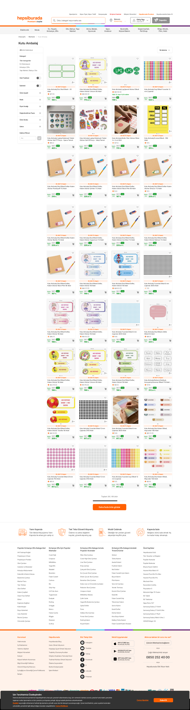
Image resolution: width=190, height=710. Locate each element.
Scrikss (51, 624)
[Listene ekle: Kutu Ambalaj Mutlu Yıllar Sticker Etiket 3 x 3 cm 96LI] (137, 107)
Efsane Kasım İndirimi (150, 567)
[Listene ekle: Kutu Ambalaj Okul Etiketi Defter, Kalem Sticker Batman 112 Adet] (169, 207)
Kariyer (19, 656)
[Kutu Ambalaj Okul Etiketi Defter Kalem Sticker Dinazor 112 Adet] (158, 168)
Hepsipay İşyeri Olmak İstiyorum (60, 649)
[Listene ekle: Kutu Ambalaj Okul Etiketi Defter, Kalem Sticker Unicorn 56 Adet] (105, 349)
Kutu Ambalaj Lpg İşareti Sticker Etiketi (125, 89)
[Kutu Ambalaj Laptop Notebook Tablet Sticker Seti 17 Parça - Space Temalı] (61, 119)
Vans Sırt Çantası (117, 584)
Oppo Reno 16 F (148, 603)
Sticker (114, 555)
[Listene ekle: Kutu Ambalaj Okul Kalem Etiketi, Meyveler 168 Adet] (169, 446)
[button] (61, 98)
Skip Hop (52, 587)
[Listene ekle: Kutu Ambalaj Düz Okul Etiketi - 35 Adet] (72, 58)
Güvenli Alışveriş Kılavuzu (26, 667)
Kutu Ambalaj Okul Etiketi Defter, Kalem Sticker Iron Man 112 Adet (123, 239)
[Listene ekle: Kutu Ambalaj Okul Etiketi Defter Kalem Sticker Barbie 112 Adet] (72, 207)
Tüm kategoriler (25, 61)
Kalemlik (115, 595)
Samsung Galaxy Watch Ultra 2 (153, 617)
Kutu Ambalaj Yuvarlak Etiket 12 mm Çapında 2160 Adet (92, 429)
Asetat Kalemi (116, 562)
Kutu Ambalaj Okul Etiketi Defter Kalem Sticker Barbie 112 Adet (61, 239)
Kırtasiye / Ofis (24, 67)
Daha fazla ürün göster (109, 507)
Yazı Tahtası (21, 585)
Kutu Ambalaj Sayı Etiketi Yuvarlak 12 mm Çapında (157, 90)
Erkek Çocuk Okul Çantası (89, 577)
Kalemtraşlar (21, 607)
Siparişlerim (73, 14)
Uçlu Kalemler (22, 614)
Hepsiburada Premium (146, 14)
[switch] (38, 78)
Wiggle (51, 616)
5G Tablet (146, 596)
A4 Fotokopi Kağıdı (24, 552)
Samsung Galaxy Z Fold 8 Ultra (153, 610)
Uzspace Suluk (85, 591)
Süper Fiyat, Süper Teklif (88, 14)
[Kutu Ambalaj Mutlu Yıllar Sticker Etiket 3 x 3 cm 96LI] (126, 119)
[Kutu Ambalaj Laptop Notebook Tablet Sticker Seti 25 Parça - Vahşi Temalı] (93, 119)
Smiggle (51, 606)
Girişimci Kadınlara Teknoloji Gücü (60, 656)
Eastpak (51, 598)
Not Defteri (115, 569)
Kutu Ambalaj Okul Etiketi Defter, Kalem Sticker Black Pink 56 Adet (123, 187)
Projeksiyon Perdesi (24, 560)
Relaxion (52, 620)
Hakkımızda (21, 641)
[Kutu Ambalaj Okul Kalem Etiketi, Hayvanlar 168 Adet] (158, 410)
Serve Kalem (116, 606)
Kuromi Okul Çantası (119, 591)
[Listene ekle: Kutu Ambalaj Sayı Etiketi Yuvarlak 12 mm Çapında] (169, 58)
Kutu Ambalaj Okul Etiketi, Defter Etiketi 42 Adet (155, 333)
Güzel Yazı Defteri (23, 596)
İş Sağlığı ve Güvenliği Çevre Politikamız (31, 670)
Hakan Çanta (53, 613)
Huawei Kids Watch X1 (151, 570)
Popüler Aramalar (149, 560)
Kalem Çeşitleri (22, 592)
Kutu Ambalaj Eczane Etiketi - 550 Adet (156, 139)
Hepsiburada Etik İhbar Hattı (158, 666)
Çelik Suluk (84, 598)
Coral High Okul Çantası (88, 559)
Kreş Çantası (84, 566)
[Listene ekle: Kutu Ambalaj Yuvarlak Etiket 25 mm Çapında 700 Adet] (72, 446)
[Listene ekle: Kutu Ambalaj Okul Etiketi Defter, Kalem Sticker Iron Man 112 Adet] (137, 207)
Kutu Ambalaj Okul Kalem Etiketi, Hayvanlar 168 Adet (155, 429)
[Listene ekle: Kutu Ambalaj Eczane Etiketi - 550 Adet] (169, 107)
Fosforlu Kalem (117, 566)
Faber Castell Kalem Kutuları (121, 624)
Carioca (51, 580)
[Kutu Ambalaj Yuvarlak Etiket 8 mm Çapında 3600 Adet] (126, 410)
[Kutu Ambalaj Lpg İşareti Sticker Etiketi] (126, 71)
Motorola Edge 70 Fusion (151, 592)
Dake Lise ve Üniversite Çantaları (91, 584)
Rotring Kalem (85, 620)
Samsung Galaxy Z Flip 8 (151, 614)
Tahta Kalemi (116, 559)
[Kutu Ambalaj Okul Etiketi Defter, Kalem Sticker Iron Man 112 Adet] (126, 219)
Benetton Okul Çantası (88, 580)
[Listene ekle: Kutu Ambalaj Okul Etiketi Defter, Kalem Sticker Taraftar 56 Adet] (72, 397)
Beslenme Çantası (23, 578)
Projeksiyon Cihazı (23, 556)
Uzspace (52, 559)
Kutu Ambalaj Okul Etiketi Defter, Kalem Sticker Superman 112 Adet (92, 239)
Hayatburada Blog (55, 641)
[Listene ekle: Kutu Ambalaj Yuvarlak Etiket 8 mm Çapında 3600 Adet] (137, 301)
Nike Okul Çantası (86, 555)
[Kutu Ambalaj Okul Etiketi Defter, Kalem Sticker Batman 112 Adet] (158, 219)
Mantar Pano (21, 581)
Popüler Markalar (149, 563)
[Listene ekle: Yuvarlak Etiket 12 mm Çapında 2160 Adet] (105, 397)
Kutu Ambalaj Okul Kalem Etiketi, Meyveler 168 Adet (155, 478)
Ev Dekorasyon (25, 64)
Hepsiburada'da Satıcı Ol (165, 14)
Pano (82, 609)
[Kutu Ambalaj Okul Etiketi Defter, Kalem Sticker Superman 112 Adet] (93, 219)
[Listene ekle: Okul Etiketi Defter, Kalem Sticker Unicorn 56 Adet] (105, 58)
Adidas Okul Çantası (87, 613)
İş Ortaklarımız (22, 645)
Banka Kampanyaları (56, 667)
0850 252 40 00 (158, 657)
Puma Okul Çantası (86, 616)
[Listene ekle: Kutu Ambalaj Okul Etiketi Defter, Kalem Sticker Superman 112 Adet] (105, 207)
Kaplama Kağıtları (23, 603)
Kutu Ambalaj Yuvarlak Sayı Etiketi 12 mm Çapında (125, 478)
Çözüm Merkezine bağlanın (157, 643)
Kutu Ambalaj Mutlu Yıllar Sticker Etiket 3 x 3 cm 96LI (125, 139)
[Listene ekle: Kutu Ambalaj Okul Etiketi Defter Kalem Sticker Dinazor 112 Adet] (169, 155)
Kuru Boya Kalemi (118, 616)
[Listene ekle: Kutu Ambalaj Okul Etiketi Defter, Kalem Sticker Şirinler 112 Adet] (105, 155)
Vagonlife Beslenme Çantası (89, 602)
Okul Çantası (21, 563)
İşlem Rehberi (53, 670)
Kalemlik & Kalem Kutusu (26, 574)
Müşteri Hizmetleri (130, 14)
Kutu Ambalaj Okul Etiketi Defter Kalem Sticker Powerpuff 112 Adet (61, 187)
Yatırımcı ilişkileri (23, 649)
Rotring (51, 602)
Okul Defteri (21, 589)
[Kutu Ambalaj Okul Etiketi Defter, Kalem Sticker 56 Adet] (93, 265)
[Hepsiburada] (29, 18)
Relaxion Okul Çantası (87, 587)
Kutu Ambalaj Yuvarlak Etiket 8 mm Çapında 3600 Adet (156, 285)
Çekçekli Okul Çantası (88, 569)
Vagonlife (52, 566)
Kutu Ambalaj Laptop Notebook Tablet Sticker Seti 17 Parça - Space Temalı (60, 139)
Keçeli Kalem (84, 624)
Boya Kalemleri (22, 610)
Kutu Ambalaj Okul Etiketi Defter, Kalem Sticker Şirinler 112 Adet (91, 187)
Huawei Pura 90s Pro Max (152, 574)
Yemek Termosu (117, 587)
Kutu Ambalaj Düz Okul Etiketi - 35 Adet (59, 90)
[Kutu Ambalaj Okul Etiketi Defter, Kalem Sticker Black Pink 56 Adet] (126, 168)
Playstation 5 (147, 589)
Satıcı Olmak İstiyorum (56, 645)
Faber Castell (53, 577)
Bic (50, 584)
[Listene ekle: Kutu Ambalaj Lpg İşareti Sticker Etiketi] (137, 58)
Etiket (19, 599)
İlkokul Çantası (22, 617)
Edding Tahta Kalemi (119, 620)
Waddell (51, 569)
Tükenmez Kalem (118, 602)
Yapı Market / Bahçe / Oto (28, 70)
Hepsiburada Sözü (149, 552)
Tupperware (53, 595)
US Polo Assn (53, 591)
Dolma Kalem (116, 613)
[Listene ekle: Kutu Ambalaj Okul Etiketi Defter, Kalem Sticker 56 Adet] (105, 252)
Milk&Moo (52, 562)
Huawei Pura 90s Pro (150, 578)
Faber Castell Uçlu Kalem (120, 573)
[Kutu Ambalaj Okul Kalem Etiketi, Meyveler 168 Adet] (158, 458)
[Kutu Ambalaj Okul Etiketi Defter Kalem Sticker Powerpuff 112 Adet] (61, 168)
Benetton (52, 573)
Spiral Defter (84, 606)
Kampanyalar (102, 14)
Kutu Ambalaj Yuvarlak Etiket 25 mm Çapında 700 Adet (60, 478)
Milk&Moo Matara (86, 595)
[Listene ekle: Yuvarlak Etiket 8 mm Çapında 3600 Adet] (169, 252)
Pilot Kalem (116, 580)
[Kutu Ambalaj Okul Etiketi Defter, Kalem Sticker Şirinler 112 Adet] (93, 168)
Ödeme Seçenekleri (55, 663)
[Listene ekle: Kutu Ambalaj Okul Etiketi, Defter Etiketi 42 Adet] (169, 301)
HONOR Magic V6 (149, 621)
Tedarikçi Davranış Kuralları (58, 652)
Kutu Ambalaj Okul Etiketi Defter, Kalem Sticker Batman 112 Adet (155, 239)
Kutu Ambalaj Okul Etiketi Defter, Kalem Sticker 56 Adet (91, 285)
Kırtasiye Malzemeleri (24, 570)
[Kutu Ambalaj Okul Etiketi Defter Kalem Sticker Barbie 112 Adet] (61, 219)
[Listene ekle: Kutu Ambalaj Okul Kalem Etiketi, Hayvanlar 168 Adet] (169, 397)
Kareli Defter (116, 609)
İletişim (19, 674)
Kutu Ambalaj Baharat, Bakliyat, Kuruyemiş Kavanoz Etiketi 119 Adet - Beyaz (157, 381)
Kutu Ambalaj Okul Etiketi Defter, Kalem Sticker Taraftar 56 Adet (58, 429)
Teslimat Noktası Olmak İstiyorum (60, 660)
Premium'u (32, 21)
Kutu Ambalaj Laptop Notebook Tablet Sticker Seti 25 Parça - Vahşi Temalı (93, 139)
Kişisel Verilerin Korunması (26, 660)
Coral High (52, 555)
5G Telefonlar (147, 599)
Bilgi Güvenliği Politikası (25, 663)
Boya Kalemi (116, 577)
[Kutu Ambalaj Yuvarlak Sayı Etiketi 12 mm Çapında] (126, 458)
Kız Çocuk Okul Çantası (88, 573)
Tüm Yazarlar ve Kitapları (151, 556)
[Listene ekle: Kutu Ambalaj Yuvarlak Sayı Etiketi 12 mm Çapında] (137, 446)
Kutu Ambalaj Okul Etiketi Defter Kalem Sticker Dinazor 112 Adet (158, 187)
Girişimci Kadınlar (115, 14)
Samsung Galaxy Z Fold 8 (152, 607)
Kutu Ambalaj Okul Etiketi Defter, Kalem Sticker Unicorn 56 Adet (91, 90)
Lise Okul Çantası (86, 562)
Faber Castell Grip (118, 598)
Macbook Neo (148, 581)
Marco (51, 609)
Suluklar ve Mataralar (24, 567)
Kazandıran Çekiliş (149, 585)
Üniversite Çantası (23, 621)
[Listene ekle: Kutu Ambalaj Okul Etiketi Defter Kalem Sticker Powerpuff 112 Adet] (72, 155)
